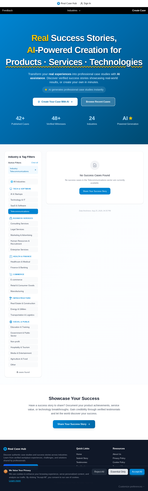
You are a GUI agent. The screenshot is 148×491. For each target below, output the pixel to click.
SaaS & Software (18, 205)
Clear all (34, 163)
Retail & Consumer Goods (22, 285)
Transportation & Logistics (22, 315)
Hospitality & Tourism (20, 347)
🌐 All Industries (18, 181)
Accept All (137, 471)
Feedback (7, 10)
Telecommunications (20, 211)
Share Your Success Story (95, 191)
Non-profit (15, 341)
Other (13, 364)
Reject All (99, 471)
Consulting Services (20, 223)
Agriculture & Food (19, 359)
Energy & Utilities (18, 309)
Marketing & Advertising (21, 235)
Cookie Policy (119, 462)
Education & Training (20, 327)
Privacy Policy (119, 458)
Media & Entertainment (21, 353)
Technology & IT (18, 200)
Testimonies (81, 462)
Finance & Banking (19, 267)
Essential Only (118, 471)
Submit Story (82, 458)
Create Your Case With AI (55, 101)
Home (79, 454)
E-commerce (16, 279)
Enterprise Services (19, 249)
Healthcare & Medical (20, 262)
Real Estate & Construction (23, 303)
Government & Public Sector (20, 334)
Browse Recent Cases (98, 101)
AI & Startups (17, 194)
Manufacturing (17, 291)
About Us (117, 454)
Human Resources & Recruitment (20, 242)
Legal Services (17, 229)
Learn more (15, 481)
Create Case (139, 10)
